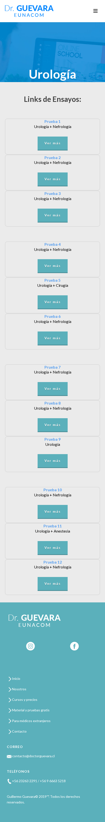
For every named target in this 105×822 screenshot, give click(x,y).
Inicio (15, 678)
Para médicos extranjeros (31, 721)
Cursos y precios (24, 699)
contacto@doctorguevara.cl (33, 756)
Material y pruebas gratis (30, 710)
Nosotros (18, 689)
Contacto (19, 731)
